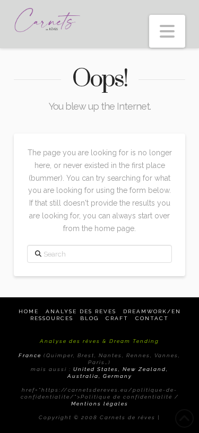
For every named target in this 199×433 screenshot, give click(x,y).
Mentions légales (99, 404)
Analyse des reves (81, 311)
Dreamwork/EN (152, 311)
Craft (117, 318)
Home (29, 311)
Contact (152, 318)
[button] (167, 31)
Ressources (51, 318)
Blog (89, 318)
